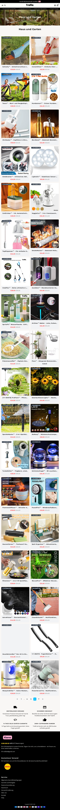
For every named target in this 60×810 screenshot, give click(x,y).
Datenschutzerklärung (7, 785)
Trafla (34, 804)
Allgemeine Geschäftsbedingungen (11, 780)
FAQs (2, 798)
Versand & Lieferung (7, 790)
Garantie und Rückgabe (8, 782)
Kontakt (3, 795)
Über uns (4, 793)
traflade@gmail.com (8, 751)
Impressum (4, 788)
